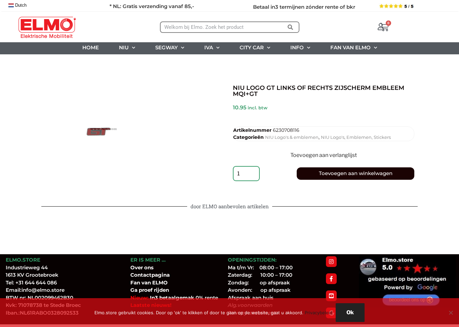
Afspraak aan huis (251, 297)
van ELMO (154, 282)
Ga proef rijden (149, 290)
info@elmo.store (43, 290)
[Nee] (450, 312)
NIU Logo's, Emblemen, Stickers (356, 137)
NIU (124, 47)
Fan (135, 282)
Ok (350, 312)
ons (149, 267)
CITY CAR (252, 47)
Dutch (20, 5)
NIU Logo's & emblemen (292, 137)
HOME (90, 47)
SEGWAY (166, 47)
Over (137, 267)
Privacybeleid (318, 312)
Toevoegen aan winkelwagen (355, 173)
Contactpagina (150, 275)
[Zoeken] (290, 27)
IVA (208, 47)
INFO (297, 47)
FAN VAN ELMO (350, 47)
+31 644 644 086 (36, 282)
